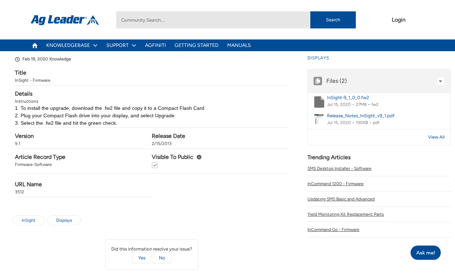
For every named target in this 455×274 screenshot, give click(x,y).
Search (333, 19)
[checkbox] (155, 165)
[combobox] (236, 19)
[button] (440, 81)
